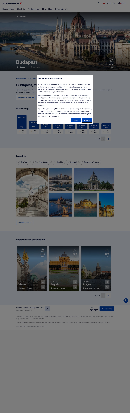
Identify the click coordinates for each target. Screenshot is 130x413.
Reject (76, 120)
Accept (87, 120)
